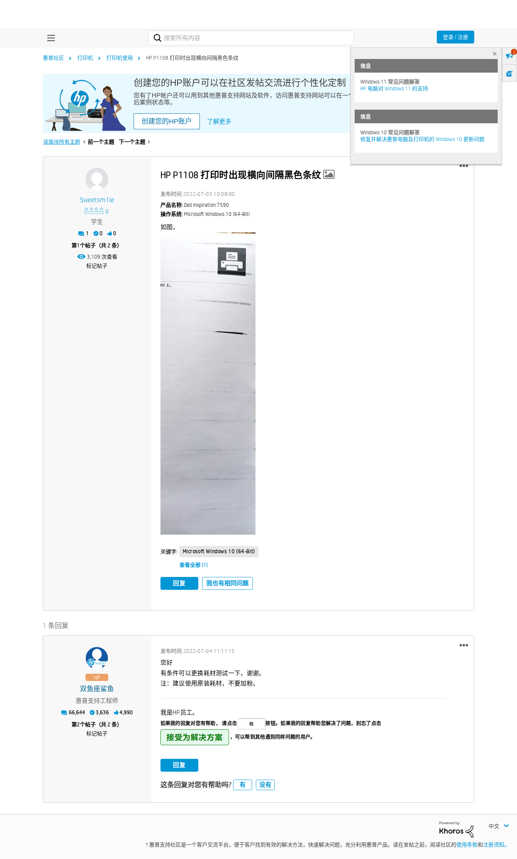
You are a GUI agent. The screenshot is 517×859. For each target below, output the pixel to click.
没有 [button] (265, 785)
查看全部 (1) (193, 564)
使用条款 (467, 844)
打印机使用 (119, 57)
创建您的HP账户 (167, 121)
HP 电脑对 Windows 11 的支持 (394, 88)
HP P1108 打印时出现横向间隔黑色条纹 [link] (192, 57)
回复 (179, 583)
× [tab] (495, 53)
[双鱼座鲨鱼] (97, 658)
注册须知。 (496, 844)
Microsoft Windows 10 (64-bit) (219, 551)
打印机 (85, 57)
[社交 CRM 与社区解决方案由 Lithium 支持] (456, 829)
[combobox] (251, 37)
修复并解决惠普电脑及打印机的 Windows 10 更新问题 (422, 139)
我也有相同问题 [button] (227, 583)
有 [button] (243, 785)
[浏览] (49, 37)
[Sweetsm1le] (97, 179)
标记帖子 (96, 265)
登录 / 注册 (455, 37)
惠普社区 (53, 57)
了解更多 (219, 121)
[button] (463, 166)
